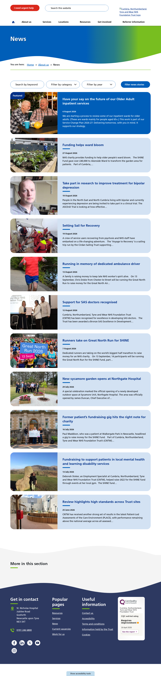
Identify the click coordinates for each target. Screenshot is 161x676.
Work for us (58, 634)
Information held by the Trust (97, 629)
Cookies (86, 634)
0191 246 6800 (24, 630)
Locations (63, 21)
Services (47, 21)
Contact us (88, 613)
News (55, 623)
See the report (128, 632)
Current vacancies (61, 629)
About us (26, 21)
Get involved (104, 21)
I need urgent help (24, 8)
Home (30, 64)
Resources (85, 21)
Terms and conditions (93, 624)
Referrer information (134, 21)
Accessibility (88, 618)
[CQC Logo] (128, 604)
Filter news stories (134, 84)
